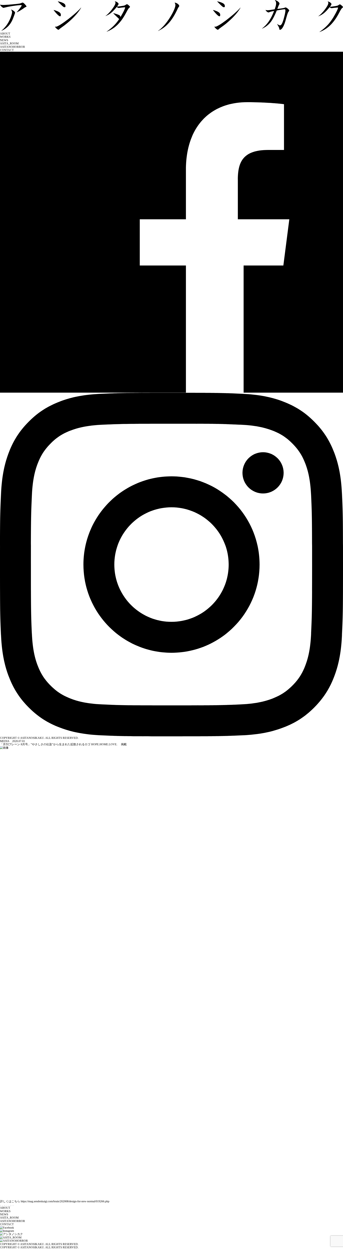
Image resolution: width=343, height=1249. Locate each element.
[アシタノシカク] (171, 1234)
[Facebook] (171, 222)
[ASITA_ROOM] (171, 1237)
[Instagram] (171, 564)
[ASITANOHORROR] (171, 1240)
